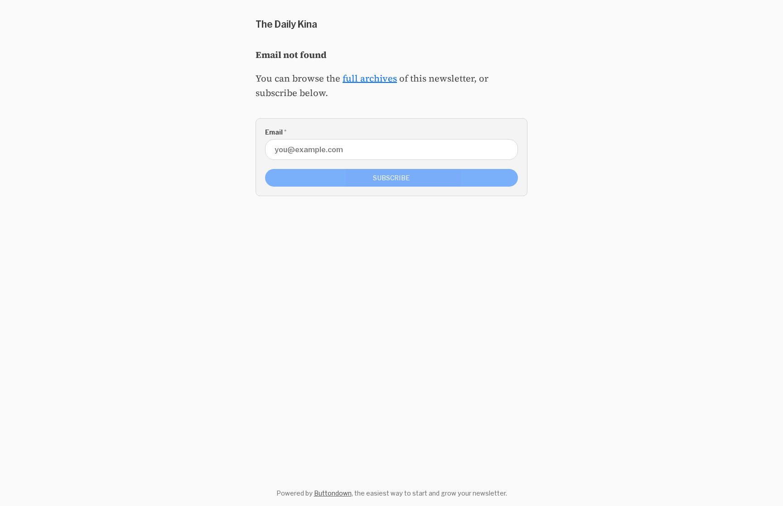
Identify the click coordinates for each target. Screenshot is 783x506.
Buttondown (333, 493)
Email (275, 132)
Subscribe (391, 178)
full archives (370, 78)
